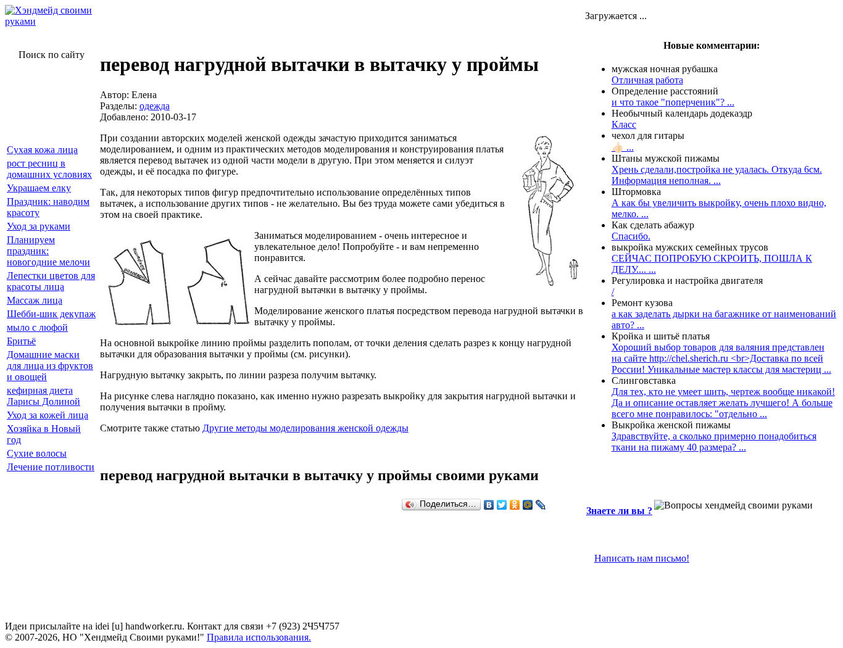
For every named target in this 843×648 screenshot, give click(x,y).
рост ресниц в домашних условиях (49, 169)
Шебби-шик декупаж (51, 314)
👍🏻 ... (623, 147)
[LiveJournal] (540, 505)
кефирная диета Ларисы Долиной (43, 396)
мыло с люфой (37, 327)
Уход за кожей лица (47, 415)
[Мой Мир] (527, 505)
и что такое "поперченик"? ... (673, 102)
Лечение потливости (50, 467)
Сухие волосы (37, 453)
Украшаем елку (39, 188)
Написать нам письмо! (641, 558)
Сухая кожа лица (42, 149)
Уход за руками (38, 226)
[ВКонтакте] (489, 505)
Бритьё (21, 341)
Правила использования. (259, 637)
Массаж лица (34, 300)
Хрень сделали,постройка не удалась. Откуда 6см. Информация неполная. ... (717, 175)
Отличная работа (647, 80)
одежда (154, 106)
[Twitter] (502, 505)
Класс (624, 124)
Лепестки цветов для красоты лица (51, 281)
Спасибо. (631, 236)
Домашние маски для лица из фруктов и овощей (50, 365)
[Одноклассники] (515, 505)
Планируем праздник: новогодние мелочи (48, 251)
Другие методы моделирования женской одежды (305, 428)
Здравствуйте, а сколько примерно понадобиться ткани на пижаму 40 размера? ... (714, 441)
